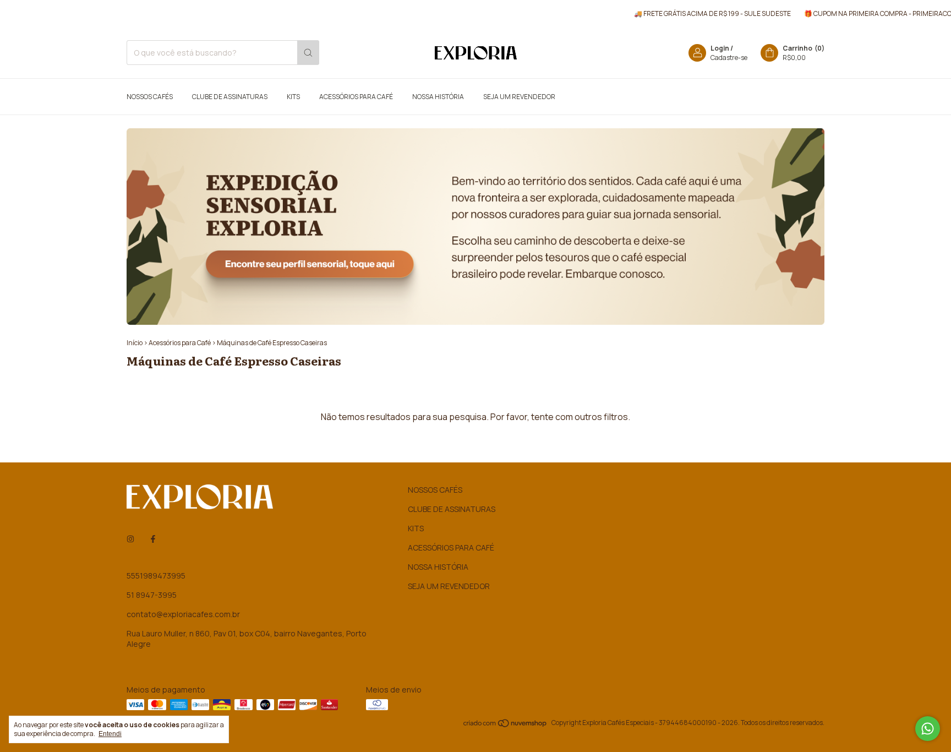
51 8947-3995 (152, 595)
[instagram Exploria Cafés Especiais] (130, 538)
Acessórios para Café (180, 342)
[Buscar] (308, 52)
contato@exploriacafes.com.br (183, 614)
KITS (293, 96)
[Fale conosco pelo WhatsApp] (927, 728)
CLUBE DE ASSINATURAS (229, 96)
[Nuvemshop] (505, 725)
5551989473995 (156, 575)
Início (135, 342)
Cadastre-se (728, 57)
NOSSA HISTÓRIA (438, 96)
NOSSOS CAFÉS (150, 96)
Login (719, 48)
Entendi (110, 734)
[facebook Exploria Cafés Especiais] (153, 538)
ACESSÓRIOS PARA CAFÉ (356, 96)
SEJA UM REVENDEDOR (519, 96)
